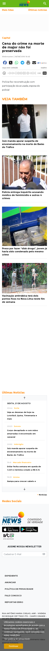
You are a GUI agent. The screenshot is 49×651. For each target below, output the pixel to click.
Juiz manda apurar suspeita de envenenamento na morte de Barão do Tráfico (22, 451)
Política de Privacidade (19, 589)
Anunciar (10, 582)
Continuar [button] (13, 646)
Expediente (11, 576)
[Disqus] (24, 347)
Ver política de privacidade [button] (17, 639)
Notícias (42, 495)
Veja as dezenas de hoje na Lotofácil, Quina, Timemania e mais (22, 415)
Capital (6, 38)
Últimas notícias (37, 10)
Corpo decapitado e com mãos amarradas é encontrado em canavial (22, 433)
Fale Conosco (13, 595)
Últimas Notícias (13, 392)
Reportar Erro (14, 602)
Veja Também (14, 99)
